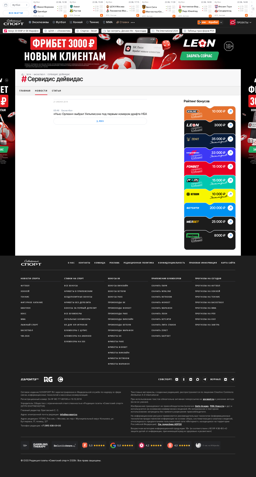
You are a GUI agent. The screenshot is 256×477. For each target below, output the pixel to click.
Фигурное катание (32, 302)
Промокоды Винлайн (120, 319)
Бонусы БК (114, 278)
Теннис (25, 297)
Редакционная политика (139, 263)
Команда (99, 263)
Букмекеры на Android (77, 336)
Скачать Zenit (160, 330)
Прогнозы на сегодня (208, 278)
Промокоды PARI (118, 313)
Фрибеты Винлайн (119, 352)
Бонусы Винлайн (118, 285)
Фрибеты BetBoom (118, 358)
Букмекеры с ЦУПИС (75, 330)
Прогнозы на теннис (207, 297)
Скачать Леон (159, 313)
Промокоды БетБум (119, 325)
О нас (71, 263)
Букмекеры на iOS (74, 341)
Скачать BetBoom (162, 297)
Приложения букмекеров (166, 278)
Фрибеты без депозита (77, 302)
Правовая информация (203, 263)
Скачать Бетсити (161, 319)
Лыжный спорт (29, 325)
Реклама (114, 263)
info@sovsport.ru (68, 414)
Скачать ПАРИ (159, 285)
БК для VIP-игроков (75, 325)
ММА (23, 319)
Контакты (84, 263)
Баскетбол (27, 330)
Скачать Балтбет (161, 336)
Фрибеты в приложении (78, 291)
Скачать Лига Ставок (164, 325)
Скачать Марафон (162, 308)
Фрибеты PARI (116, 341)
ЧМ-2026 (25, 336)
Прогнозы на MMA (205, 308)
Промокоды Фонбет (119, 308)
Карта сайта (228, 263)
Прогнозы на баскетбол (209, 302)
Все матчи (16, 13)
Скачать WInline (161, 291)
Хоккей (25, 291)
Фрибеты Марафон (119, 364)
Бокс (23, 313)
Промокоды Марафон (121, 330)
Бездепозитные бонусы (78, 297)
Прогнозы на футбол (207, 285)
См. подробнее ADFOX (170, 424)
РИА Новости (217, 406)
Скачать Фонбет (161, 302)
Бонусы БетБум (117, 291)
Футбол (25, 285)
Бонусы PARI (115, 297)
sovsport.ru (208, 399)
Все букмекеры (73, 313)
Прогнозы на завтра (207, 325)
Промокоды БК (116, 302)
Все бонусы (71, 285)
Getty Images (202, 406)
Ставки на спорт (74, 278)
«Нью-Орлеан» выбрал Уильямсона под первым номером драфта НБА (100, 114)
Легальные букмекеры (77, 319)
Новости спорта (30, 278)
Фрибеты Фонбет (118, 347)
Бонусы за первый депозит (80, 308)
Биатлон (26, 308)
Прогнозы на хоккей (207, 291)
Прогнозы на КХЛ (205, 319)
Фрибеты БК (115, 336)
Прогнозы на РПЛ (205, 313)
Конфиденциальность (171, 263)
